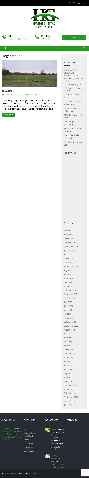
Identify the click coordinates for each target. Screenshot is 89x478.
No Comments (25, 94)
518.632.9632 (8, 428)
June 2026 (68, 234)
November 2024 (71, 258)
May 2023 (68, 310)
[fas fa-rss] (84, 3)
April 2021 (68, 377)
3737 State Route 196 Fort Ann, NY (11, 437)
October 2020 (70, 393)
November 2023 (71, 286)
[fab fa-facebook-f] (69, 3)
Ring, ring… (8, 90)
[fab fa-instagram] (74, 3)
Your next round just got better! (73, 109)
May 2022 (68, 341)
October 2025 (70, 242)
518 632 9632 (46, 38)
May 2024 (68, 282)
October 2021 (70, 353)
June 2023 (68, 306)
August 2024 (69, 270)
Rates (26, 439)
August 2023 (69, 298)
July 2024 (68, 274)
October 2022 (70, 321)
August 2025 (69, 250)
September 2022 (71, 325)
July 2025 (68, 254)
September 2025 (71, 246)
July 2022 (68, 333)
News (35, 94)
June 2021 (68, 369)
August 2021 (69, 361)
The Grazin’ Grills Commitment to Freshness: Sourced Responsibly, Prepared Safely (73, 75)
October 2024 (70, 262)
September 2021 (71, 357)
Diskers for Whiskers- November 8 (73, 103)
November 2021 (70, 349)
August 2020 (69, 401)
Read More (8, 114)
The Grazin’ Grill (31, 451)
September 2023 (71, 294)
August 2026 (69, 230)
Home (26, 429)
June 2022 (68, 337)
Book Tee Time (74, 37)
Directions (28, 443)
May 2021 (68, 373)
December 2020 (70, 385)
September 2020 (71, 397)
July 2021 (68, 365)
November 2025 (71, 238)
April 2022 (68, 345)
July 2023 (68, 302)
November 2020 (71, 389)
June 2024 (68, 278)
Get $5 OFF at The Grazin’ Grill (71, 136)
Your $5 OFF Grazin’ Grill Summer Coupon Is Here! (73, 88)
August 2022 (69, 329)
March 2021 (69, 381)
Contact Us (29, 447)
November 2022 (71, 318)
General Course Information (30, 434)
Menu (7, 48)
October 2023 (70, 290)
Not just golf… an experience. (71, 123)
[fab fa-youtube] (79, 3)
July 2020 (68, 405)
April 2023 (68, 314)
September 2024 (71, 266)
